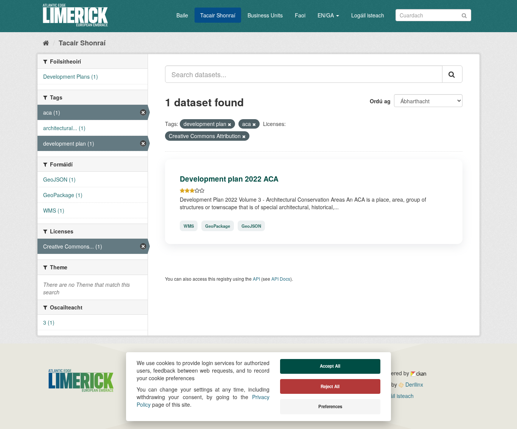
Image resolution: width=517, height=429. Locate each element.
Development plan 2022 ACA (229, 178)
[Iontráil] (464, 14)
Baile (182, 15)
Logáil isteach (367, 15)
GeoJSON (251, 226)
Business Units (265, 15)
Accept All (330, 366)
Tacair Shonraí (217, 15)
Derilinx (413, 384)
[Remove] (229, 124)
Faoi (300, 15)
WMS (189, 226)
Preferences (330, 406)
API (256, 278)
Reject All (330, 386)
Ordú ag (380, 101)
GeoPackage (217, 226)
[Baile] (46, 42)
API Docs (280, 278)
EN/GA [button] (326, 15)
